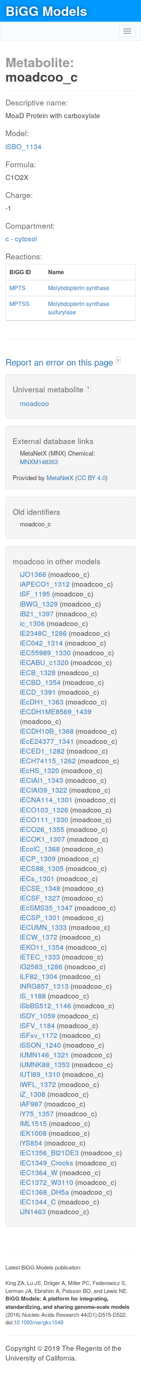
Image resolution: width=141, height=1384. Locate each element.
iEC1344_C (39, 1201)
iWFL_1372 (39, 1084)
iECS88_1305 (42, 868)
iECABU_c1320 (45, 662)
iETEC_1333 (41, 956)
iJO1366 (34, 574)
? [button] (118, 361)
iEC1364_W (39, 1172)
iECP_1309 (38, 858)
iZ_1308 (33, 1094)
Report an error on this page (60, 361)
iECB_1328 (38, 672)
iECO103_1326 (45, 809)
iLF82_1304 (39, 976)
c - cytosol (21, 238)
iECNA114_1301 (47, 799)
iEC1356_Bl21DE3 (50, 1152)
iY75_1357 (38, 1113)
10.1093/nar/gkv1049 (38, 1322)
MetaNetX (60, 477)
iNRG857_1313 (45, 986)
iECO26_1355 (43, 829)
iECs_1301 (38, 878)
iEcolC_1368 (41, 848)
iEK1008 (34, 1133)
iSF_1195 (36, 593)
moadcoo (34, 403)
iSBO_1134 (23, 146)
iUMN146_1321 (45, 1054)
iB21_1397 (38, 613)
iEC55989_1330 (46, 652)
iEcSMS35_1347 (47, 907)
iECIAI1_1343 (42, 780)
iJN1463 (34, 1211)
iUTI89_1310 (41, 1074)
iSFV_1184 (38, 1025)
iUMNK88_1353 (46, 1064)
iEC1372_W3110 (47, 1182)
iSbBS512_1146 (46, 1005)
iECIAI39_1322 (44, 789)
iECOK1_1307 (43, 839)
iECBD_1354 (41, 682)
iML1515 (34, 1123)
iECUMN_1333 (44, 927)
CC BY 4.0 (91, 477)
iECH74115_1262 (49, 760)
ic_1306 (33, 623)
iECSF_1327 (41, 897)
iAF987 (32, 1103)
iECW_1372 (39, 936)
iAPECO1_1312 (46, 583)
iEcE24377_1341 (48, 741)
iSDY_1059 (38, 1015)
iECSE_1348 (41, 888)
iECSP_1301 (41, 917)
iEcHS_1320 (40, 770)
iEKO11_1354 (42, 947)
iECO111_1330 (45, 819)
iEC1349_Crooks (47, 1162)
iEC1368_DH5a (45, 1192)
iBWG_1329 (40, 603)
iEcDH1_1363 (42, 701)
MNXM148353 (39, 461)
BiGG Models (46, 10)
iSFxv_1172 (39, 1035)
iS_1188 (34, 995)
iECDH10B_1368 (48, 731)
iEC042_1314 (42, 642)
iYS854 (32, 1142)
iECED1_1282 (43, 750)
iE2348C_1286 (44, 633)
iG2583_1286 (42, 966)
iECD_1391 (39, 692)
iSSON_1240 (41, 1044)
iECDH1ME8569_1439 (55, 711)
